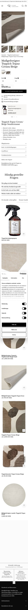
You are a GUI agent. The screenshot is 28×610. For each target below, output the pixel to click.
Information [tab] (14, 278)
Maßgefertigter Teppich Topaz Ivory (12, 396)
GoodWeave (4, 151)
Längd (20, 78)
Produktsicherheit (6, 155)
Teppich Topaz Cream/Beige (10, 435)
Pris (2, 85)
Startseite (3, 55)
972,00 (4, 87)
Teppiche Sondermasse (13, 55)
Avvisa (14, 334)
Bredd (7, 78)
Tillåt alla (14, 324)
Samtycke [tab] (5, 278)
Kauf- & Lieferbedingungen (8, 147)
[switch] (24, 308)
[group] (14, 1)
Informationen (5, 601)
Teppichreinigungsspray (14, 108)
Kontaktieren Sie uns (7, 163)
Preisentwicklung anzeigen (11, 101)
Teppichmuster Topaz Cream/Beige (12, 474)
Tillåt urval (14, 329)
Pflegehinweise (5, 143)
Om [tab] (23, 278)
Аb (7, 358)
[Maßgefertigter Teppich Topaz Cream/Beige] (4, 49)
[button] (22, 6)
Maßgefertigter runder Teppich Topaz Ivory (13, 514)
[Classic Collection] (14, 6)
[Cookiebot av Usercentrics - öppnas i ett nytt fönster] (20, 274)
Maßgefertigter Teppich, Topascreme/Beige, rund (9, 356)
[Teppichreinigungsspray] (4, 109)
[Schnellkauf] (24, 347)
